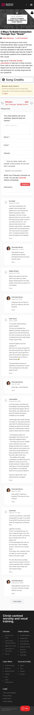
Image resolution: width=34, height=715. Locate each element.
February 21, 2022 (14, 512)
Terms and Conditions (9, 693)
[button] (31, 4)
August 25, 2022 (17, 299)
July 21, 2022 (13, 320)
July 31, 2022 (16, 384)
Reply (10, 238)
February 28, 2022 (15, 401)
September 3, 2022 (18, 249)
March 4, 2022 (16, 491)
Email (6, 145)
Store (5, 93)
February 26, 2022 (17, 583)
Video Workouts (8, 38)
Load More (17, 601)
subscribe (22, 178)
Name (7, 137)
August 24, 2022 (14, 273)
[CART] (27, 5)
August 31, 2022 (14, 203)
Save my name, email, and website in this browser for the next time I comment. (16, 163)
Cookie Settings (7, 701)
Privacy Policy (7, 695)
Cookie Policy (7, 698)
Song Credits (14, 79)
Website (7, 153)
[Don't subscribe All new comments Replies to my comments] (17, 171)
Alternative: (8, 187)
